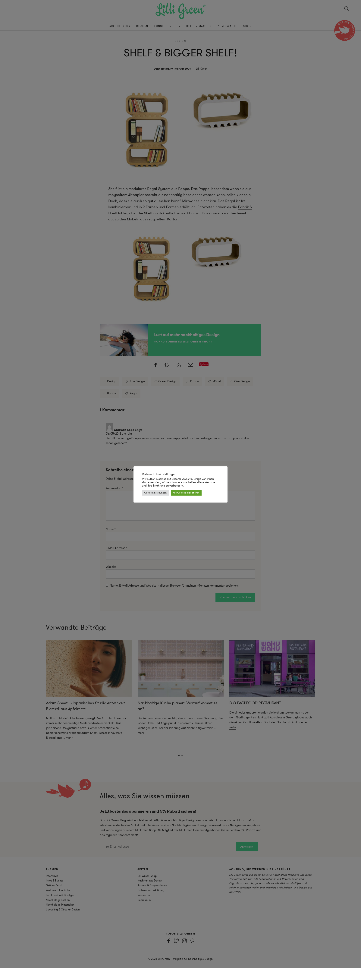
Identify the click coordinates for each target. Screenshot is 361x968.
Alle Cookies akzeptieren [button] (186, 492)
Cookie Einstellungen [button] (155, 492)
